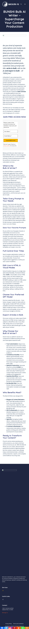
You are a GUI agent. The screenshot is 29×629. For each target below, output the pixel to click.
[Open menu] (3, 590)
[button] (21, 4)
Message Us (5, 612)
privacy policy (7, 146)
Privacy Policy (8, 623)
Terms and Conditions (18, 623)
